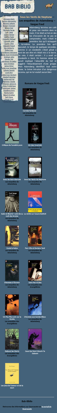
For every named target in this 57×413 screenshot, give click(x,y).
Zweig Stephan (9, 102)
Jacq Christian (9, 64)
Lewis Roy (9, 73)
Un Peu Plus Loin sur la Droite (12, 318)
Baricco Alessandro (9, 21)
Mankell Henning (9, 77)
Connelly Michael (9, 39)
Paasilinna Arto (9, 91)
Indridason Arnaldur (9, 62)
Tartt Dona (9, 97)
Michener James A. (9, 84)
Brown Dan (9, 28)
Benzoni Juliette (9, 24)
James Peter (9, 66)
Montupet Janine (9, 88)
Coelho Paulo (9, 37)
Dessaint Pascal (9, 46)
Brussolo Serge (9, 30)
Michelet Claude (9, 82)
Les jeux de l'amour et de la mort (12, 387)
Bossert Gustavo (9, 26)
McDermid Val (9, 79)
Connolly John (9, 41)
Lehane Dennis (9, 70)
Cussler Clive (9, 44)
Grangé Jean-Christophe (9, 55)
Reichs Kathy (9, 93)
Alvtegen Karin (9, 19)
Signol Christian (9, 95)
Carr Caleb (9, 33)
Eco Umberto (9, 48)
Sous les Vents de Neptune (36, 17)
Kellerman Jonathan (9, 68)
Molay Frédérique (9, 86)
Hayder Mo (9, 59)
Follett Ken (9, 50)
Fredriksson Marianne (9, 53)
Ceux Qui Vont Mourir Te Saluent (35, 352)
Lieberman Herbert (9, 75)
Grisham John (9, 57)
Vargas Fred (9, 100)
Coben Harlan (9, 35)
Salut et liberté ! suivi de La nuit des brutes (12, 215)
